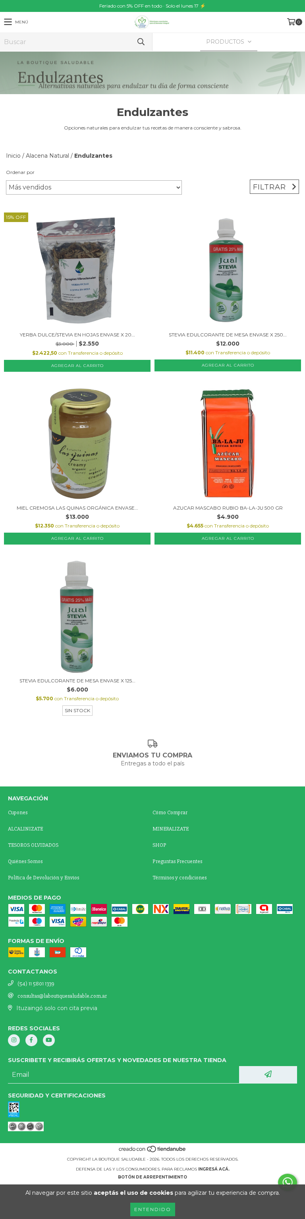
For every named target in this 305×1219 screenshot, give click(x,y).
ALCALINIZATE (25, 828)
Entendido (152, 1209)
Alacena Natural (47, 155)
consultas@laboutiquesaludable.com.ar (62, 996)
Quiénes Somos (25, 861)
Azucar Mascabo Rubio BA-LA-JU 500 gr (228, 508)
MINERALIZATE (170, 828)
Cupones (17, 812)
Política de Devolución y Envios (43, 877)
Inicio (13, 155)
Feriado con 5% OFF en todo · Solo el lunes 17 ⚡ (152, 6)
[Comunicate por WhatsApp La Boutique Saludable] (287, 1182)
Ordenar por (20, 172)
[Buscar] (141, 42)
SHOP (159, 845)
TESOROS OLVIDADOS (33, 845)
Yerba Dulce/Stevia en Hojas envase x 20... (77, 335)
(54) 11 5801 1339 (35, 983)
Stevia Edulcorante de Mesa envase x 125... (77, 681)
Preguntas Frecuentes (177, 861)
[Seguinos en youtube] (49, 1040)
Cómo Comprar (169, 812)
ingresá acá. (214, 1169)
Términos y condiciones (179, 877)
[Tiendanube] (152, 1151)
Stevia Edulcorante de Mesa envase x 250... (228, 335)
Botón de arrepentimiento (152, 1177)
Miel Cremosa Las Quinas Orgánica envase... (77, 508)
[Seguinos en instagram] (14, 1040)
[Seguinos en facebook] (31, 1040)
